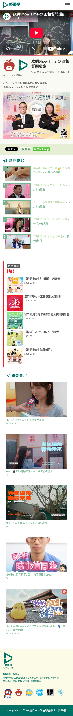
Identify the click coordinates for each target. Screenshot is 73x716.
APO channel (40, 72)
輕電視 (14, 5)
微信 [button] (27, 149)
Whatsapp (42, 149)
